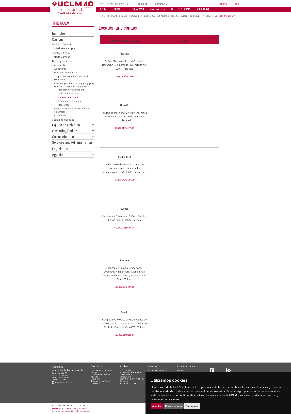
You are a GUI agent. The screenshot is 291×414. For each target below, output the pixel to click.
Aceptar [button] (156, 406)
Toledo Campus (61, 56)
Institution (59, 33)
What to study (126, 370)
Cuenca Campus (61, 52)
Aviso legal (56, 408)
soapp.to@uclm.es (125, 334)
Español (223, 3)
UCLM (102, 9)
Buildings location (62, 61)
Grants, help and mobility (132, 378)
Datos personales (80, 408)
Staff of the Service (68, 93)
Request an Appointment (71, 89)
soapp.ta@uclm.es (124, 286)
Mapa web (84, 411)
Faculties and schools (158, 370)
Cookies (67, 408)
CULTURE (203, 9)
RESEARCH (136, 9)
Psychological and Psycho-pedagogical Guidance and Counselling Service (74, 85)
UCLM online (126, 374)
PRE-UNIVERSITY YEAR (115, 4)
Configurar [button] (192, 406)
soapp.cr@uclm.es (124, 179)
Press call (95, 378)
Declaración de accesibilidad (65, 411)
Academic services (128, 383)
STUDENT (142, 4)
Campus (57, 39)
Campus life (58, 65)
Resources (63, 104)
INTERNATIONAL (181, 9)
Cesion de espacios (63, 119)
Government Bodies (100, 374)
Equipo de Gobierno (66, 124)
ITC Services (60, 115)
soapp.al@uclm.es (124, 127)
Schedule (124, 381)
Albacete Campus (62, 44)
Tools (236, 3)
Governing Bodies (64, 130)
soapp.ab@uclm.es (124, 76)
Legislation (60, 148)
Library (180, 370)
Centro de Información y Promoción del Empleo (72, 110)
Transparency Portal (100, 381)
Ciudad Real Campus (63, 48)
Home (102, 15)
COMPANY (160, 4)
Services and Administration (72, 142)
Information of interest (70, 100)
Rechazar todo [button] (173, 406)
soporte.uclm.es (64, 382)
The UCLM (60, 23)
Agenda (57, 154)
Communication (63, 136)
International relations (101, 370)
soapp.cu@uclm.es (124, 227)
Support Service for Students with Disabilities (71, 78)
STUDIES (117, 9)
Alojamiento (60, 68)
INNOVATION (157, 9)
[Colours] (228, 371)
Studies (124, 366)
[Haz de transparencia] (213, 371)
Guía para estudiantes (65, 72)
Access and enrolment (130, 372)
